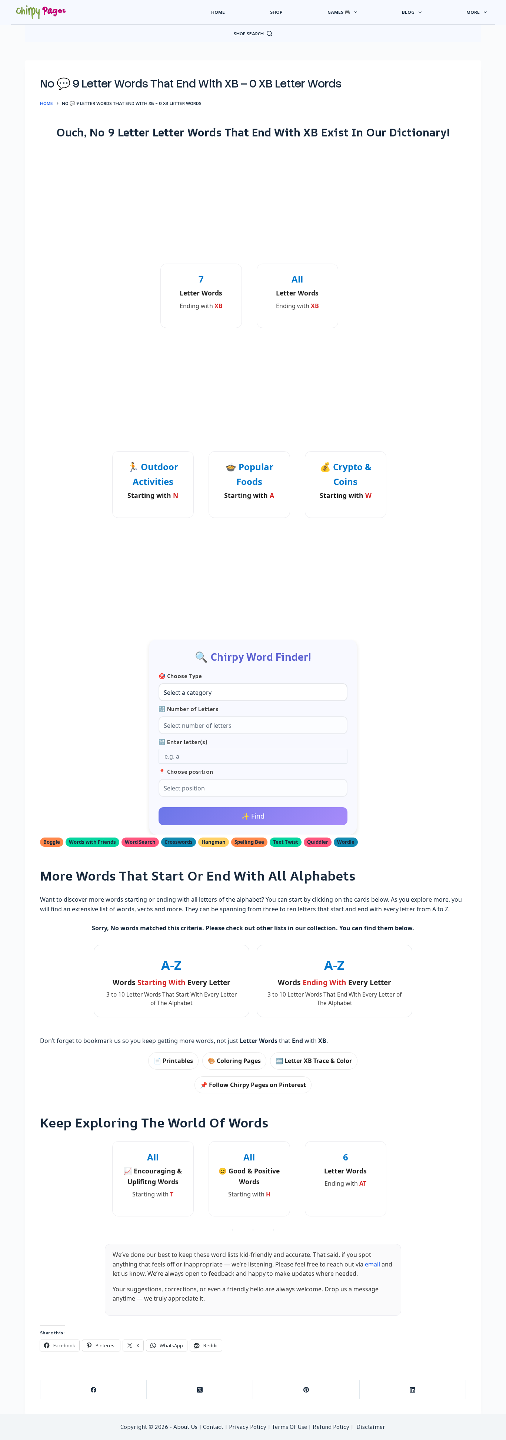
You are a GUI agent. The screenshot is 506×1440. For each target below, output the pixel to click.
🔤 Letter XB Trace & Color (314, 1061)
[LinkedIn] (413, 1389)
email (372, 1264)
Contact (213, 1427)
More (473, 12)
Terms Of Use (289, 1427)
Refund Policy (331, 1427)
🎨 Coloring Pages (234, 1061)
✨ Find (252, 816)
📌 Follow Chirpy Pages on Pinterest (253, 1085)
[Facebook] (93, 1389)
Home (218, 12)
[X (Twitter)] (200, 1389)
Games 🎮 (338, 12)
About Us (185, 1427)
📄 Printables (173, 1061)
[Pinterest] (306, 1389)
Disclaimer (370, 1427)
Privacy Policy (247, 1427)
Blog (408, 12)
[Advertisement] (253, 201)
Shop (276, 12)
